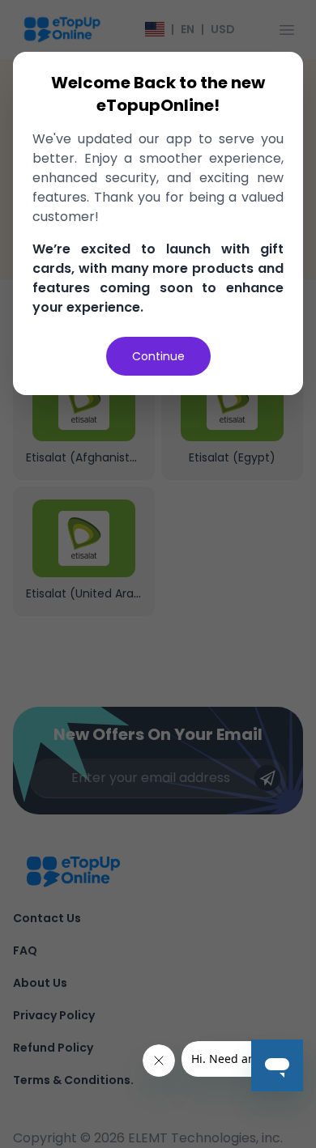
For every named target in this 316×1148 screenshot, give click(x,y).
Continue (158, 356)
